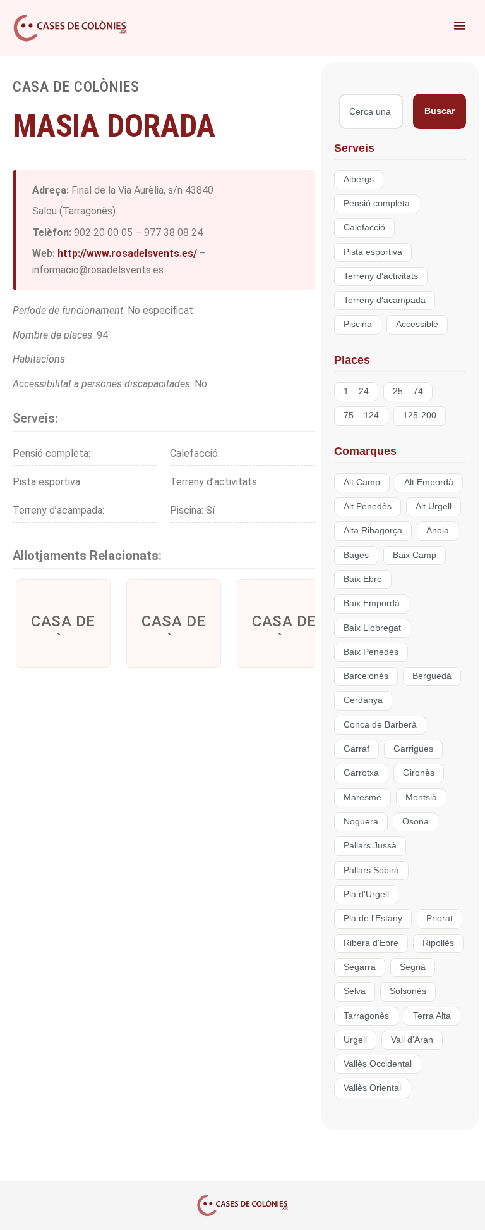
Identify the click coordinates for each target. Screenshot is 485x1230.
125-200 (419, 415)
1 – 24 (356, 391)
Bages (356, 555)
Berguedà (432, 676)
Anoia (437, 530)
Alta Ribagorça (373, 530)
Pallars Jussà (370, 845)
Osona (415, 821)
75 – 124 (361, 415)
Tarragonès (366, 1016)
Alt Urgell (434, 506)
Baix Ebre (363, 579)
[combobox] (371, 111)
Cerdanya (363, 700)
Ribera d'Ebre (371, 943)
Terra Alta (432, 1016)
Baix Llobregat (372, 628)
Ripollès (438, 943)
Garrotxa (361, 773)
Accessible (417, 324)
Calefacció (364, 227)
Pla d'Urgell (366, 894)
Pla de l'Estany (373, 918)
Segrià (413, 967)
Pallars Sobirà (371, 870)
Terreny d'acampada (385, 300)
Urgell (355, 1040)
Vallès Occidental (378, 1064)
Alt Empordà (428, 482)
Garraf (356, 749)
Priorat (439, 918)
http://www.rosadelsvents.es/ (127, 253)
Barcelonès (366, 676)
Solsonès (408, 991)
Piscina (358, 324)
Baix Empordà (372, 603)
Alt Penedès (368, 506)
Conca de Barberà (380, 725)
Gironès (418, 773)
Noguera (361, 821)
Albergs (359, 179)
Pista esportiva (373, 252)
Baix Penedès (371, 652)
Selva (355, 991)
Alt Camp (362, 482)
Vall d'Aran (412, 1040)
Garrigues (413, 749)
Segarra (360, 967)
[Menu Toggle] (459, 25)
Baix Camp (414, 555)
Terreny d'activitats (381, 276)
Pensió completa (377, 203)
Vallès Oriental (372, 1088)
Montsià (421, 797)
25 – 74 (408, 391)
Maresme (362, 797)
